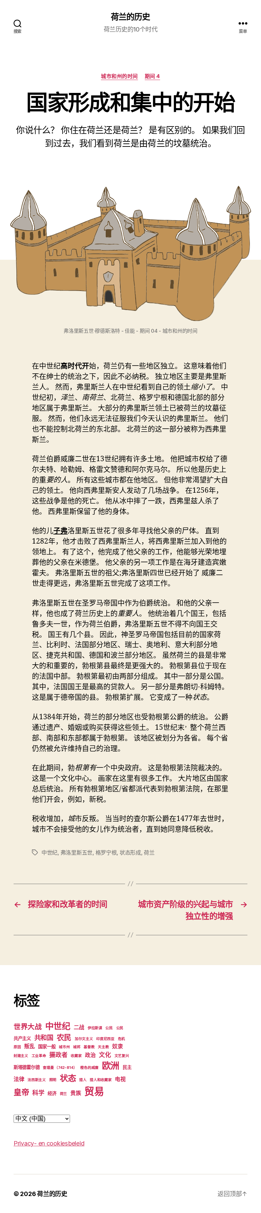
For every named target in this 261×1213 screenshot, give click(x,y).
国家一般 (46, 1046)
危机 (121, 1039)
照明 (52, 1080)
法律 (19, 1079)
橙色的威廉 (89, 1067)
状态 (68, 1078)
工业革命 (39, 1056)
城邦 (76, 1047)
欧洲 (110, 1065)
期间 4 (152, 76)
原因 (17, 1047)
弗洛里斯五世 (76, 852)
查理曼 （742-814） (60, 1067)
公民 (108, 1028)
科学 (38, 1092)
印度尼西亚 (105, 1039)
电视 (120, 1079)
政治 (90, 1055)
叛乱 (29, 1046)
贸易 (94, 1091)
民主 (127, 1067)
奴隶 (117, 1046)
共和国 (43, 1038)
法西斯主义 (37, 1080)
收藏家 (76, 1056)
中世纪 (49, 852)
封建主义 (21, 1056)
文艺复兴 (122, 1056)
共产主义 (22, 1038)
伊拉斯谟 (95, 1028)
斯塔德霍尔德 (26, 1067)
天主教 (103, 1047)
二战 (79, 1027)
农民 (64, 1037)
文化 (105, 1054)
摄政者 (58, 1054)
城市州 (64, 1047)
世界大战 (28, 1026)
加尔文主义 (84, 1039)
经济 (52, 1093)
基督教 (89, 1047)
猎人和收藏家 (100, 1080)
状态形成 (130, 852)
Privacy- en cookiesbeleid (49, 1143)
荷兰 (149, 852)
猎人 (82, 1080)
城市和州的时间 (119, 76)
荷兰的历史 (130, 17)
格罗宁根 (106, 852)
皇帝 (21, 1092)
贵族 (75, 1093)
